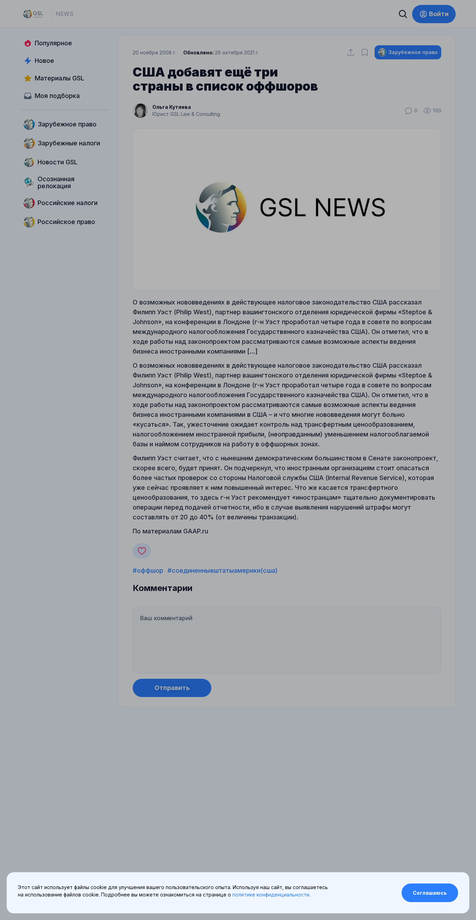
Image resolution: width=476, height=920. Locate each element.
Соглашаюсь (430, 893)
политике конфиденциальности (270, 895)
